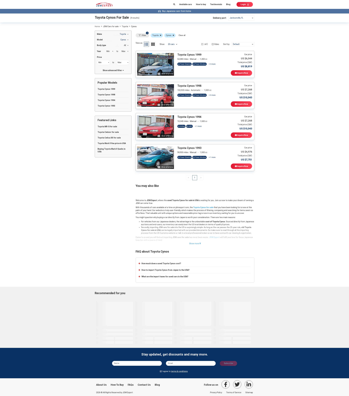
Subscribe (228, 363)
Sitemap (249, 392)
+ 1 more (198, 126)
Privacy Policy (216, 392)
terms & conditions (179, 371)
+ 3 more (212, 64)
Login (243, 4)
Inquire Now (242, 73)
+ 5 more (212, 95)
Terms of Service (233, 392)
